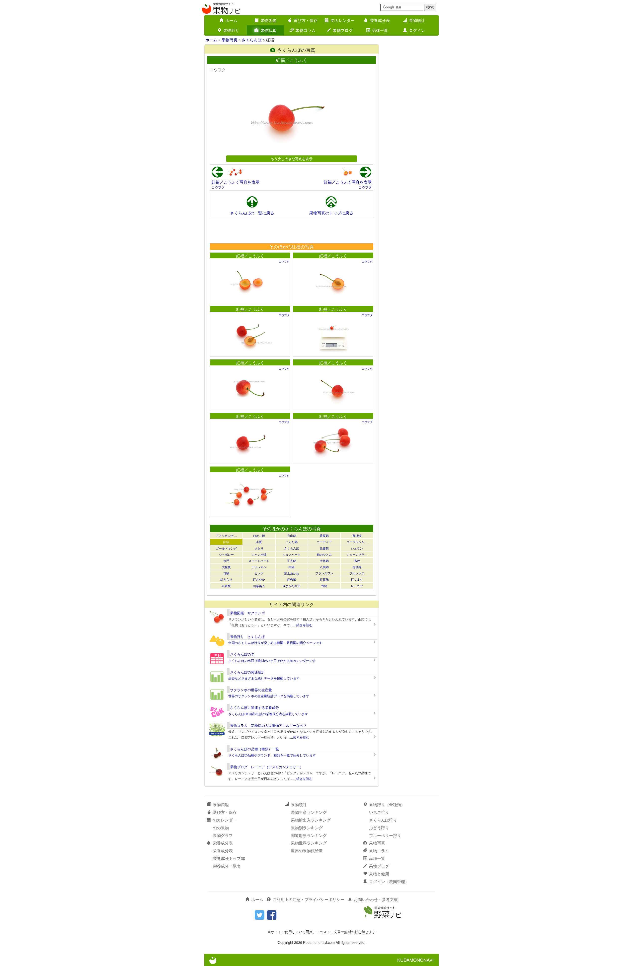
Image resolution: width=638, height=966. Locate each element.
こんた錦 (292, 542)
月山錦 (291, 535)
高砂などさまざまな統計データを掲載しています (264, 678)
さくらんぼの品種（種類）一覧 (254, 748)
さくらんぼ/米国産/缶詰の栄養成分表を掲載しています (268, 713)
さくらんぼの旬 (242, 654)
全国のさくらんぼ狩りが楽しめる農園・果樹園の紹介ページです (275, 642)
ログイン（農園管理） (389, 881)
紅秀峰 (291, 579)
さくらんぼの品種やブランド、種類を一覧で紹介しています (272, 755)
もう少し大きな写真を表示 (292, 158)
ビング (258, 573)
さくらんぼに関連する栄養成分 (254, 707)
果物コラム (306, 30)
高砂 (357, 560)
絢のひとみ (324, 554)
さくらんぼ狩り (383, 820)
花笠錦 (356, 567)
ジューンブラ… (356, 554)
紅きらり (226, 579)
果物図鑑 (268, 20)
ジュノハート (292, 554)
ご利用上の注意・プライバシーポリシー (308, 899)
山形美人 (259, 586)
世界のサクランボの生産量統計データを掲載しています (268, 695)
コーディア (324, 542)
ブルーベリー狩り (385, 835)
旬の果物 (221, 827)
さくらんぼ (252, 40)
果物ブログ (343, 30)
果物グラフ (223, 835)
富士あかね (291, 573)
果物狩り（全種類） (387, 804)
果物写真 (268, 30)
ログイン (417, 30)
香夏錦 (324, 535)
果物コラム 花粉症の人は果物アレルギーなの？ (268, 725)
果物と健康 (379, 874)
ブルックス (356, 573)
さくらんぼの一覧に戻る (252, 213)
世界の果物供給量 (307, 850)
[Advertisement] (291, 230)
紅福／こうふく (250, 256)
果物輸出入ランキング (311, 820)
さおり (258, 548)
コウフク (218, 187)
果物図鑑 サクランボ (247, 612)
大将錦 (324, 560)
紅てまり (357, 579)
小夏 (259, 542)
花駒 (226, 573)
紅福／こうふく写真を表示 (235, 182)
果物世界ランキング (309, 843)
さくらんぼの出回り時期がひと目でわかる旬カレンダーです (272, 660)
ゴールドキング (226, 548)
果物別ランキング (307, 827)
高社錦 (356, 535)
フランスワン (324, 573)
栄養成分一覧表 (227, 866)
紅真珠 (324, 579)
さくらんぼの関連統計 (247, 672)
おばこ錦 (259, 535)
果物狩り (231, 30)
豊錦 (324, 586)
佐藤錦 (324, 548)
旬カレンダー (343, 20)
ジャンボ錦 (258, 554)
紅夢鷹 (226, 586)
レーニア (357, 586)
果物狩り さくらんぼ (247, 636)
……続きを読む (301, 624)
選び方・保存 (306, 20)
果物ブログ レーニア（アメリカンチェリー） (266, 766)
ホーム (231, 20)
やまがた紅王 (292, 586)
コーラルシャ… (356, 542)
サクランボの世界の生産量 (251, 689)
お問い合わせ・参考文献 (376, 899)
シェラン (357, 548)
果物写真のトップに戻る (331, 213)
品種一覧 (380, 30)
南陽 (292, 567)
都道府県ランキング (309, 835)
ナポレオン (258, 567)
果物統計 (417, 20)
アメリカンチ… (226, 535)
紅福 (226, 542)
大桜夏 (226, 567)
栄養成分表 (380, 20)
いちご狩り (379, 812)
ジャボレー (226, 554)
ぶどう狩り (379, 827)
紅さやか (259, 579)
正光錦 (291, 560)
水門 (226, 560)
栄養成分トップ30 (229, 858)
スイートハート (258, 560)
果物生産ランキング (309, 812)
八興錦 (324, 567)
